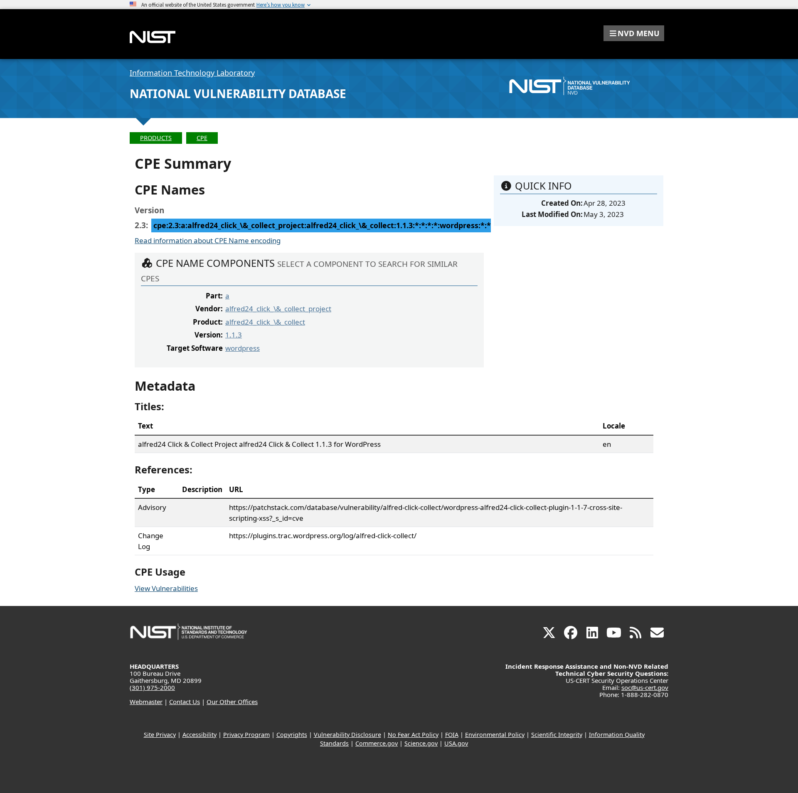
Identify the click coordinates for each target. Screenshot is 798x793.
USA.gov (456, 743)
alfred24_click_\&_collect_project (278, 308)
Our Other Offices (232, 701)
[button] (633, 33)
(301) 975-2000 (152, 687)
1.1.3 (233, 335)
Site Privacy (160, 735)
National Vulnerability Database (238, 93)
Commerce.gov (376, 743)
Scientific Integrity (556, 735)
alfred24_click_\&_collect (265, 322)
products (156, 138)
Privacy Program (246, 735)
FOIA (451, 735)
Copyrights (291, 735)
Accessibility (199, 735)
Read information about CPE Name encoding (208, 240)
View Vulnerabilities (166, 588)
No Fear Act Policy (413, 735)
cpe (202, 138)
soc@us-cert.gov (644, 687)
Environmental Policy (495, 735)
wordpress (242, 348)
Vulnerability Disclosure (347, 735)
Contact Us (184, 701)
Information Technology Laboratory (192, 73)
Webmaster (146, 701)
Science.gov (421, 743)
